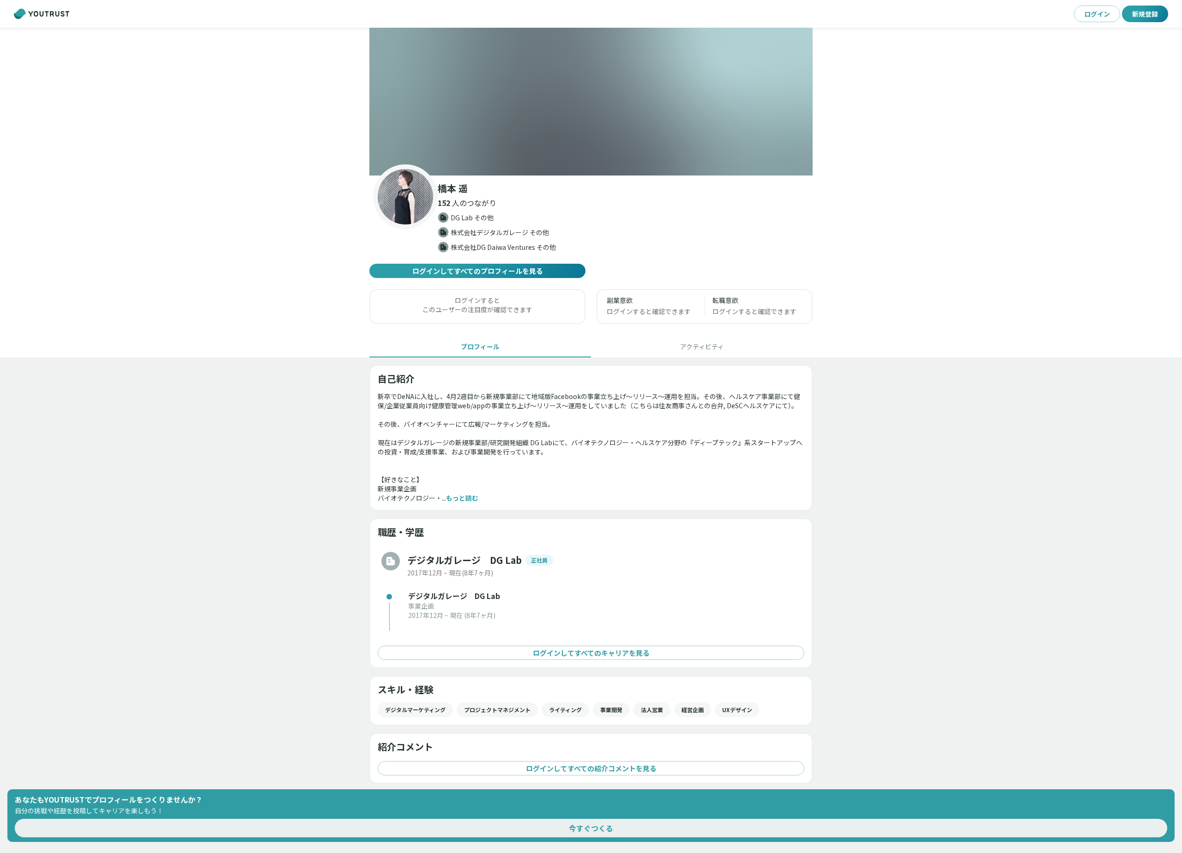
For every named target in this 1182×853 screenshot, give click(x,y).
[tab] (480, 346)
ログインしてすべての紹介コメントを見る (591, 768)
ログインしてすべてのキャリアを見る (591, 653)
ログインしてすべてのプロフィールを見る (477, 271)
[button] (591, 101)
